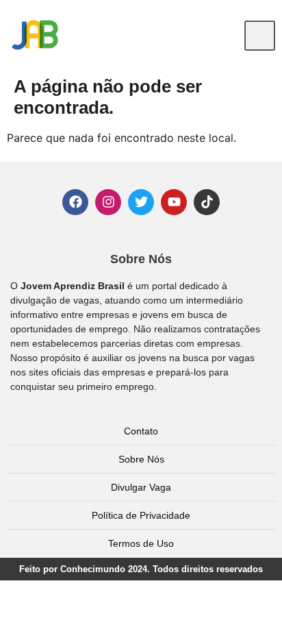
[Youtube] (174, 202)
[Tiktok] (207, 202)
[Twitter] (141, 202)
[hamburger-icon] (259, 36)
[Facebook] (75, 202)
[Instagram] (108, 202)
